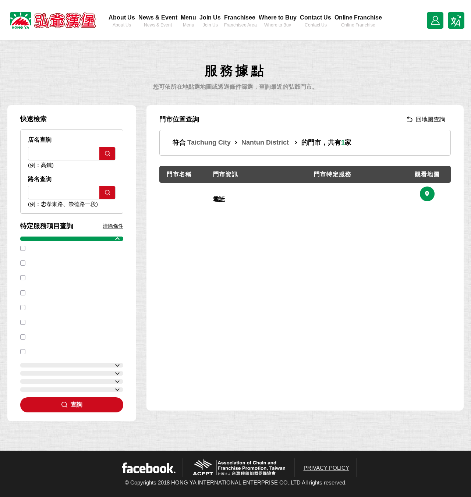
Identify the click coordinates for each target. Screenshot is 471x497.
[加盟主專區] (435, 20)
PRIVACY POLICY (326, 468)
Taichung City (209, 142)
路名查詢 (40, 179)
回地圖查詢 (430, 119)
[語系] (456, 20)
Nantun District (266, 142)
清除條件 (113, 225)
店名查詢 (40, 139)
